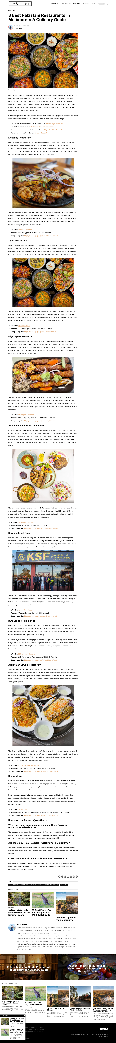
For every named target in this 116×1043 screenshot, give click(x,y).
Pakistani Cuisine (36, 884)
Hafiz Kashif (19, 28)
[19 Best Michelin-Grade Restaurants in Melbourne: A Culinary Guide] (29, 967)
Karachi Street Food (42, 133)
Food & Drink (14, 884)
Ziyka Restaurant (24, 325)
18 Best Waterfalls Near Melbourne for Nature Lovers (19, 912)
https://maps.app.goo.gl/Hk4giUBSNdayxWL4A (41, 771)
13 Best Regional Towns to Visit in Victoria (80, 1009)
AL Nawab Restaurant (26, 522)
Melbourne (24, 884)
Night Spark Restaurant (53, 130)
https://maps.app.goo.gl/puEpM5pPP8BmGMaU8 (42, 332)
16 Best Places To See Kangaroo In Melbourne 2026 (41, 912)
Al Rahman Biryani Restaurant (42, 127)
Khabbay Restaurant (25, 230)
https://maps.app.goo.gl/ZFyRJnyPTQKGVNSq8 (41, 528)
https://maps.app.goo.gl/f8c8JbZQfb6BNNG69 (41, 236)
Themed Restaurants (51, 884)
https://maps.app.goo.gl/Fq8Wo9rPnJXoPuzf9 (40, 660)
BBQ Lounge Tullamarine (55, 124)
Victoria (63, 884)
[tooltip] (59, 877)
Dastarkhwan (22, 809)
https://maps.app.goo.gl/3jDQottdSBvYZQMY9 (41, 815)
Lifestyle (11, 10)
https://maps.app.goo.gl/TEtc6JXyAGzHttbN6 (40, 421)
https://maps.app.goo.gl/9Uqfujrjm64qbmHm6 (40, 616)
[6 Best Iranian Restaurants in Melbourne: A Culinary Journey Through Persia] (87, 967)
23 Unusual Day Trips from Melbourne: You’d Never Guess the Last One (103, 1010)
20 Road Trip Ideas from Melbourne (66, 918)
